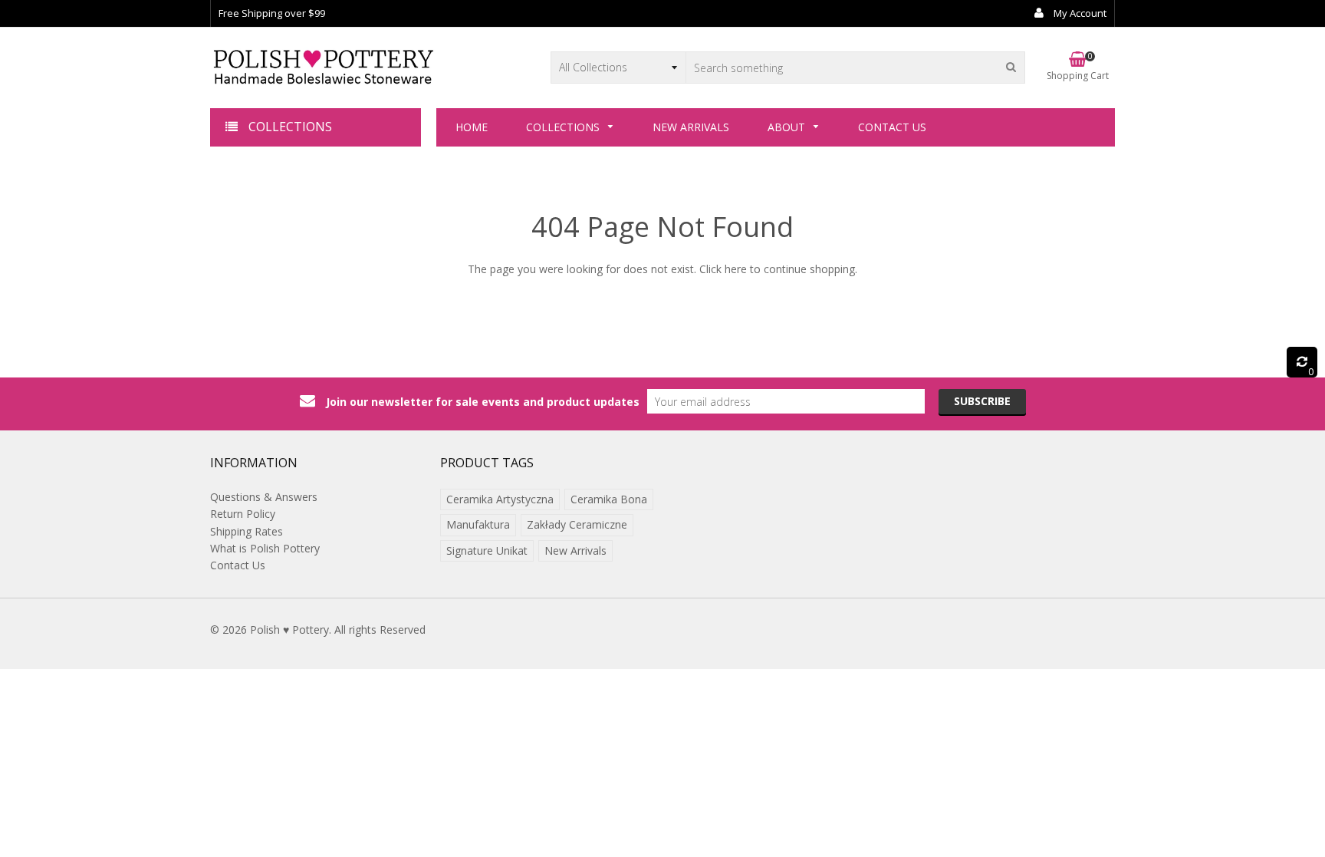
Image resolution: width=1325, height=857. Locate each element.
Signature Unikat (487, 550)
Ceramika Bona (608, 499)
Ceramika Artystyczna (500, 499)
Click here (723, 269)
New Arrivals (575, 550)
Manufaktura (478, 524)
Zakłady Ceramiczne (577, 524)
